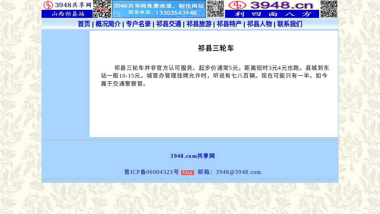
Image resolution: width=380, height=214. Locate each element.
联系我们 (289, 24)
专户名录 (138, 24)
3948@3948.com (238, 172)
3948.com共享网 (192, 156)
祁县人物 (259, 24)
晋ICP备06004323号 (151, 172)
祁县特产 (229, 24)
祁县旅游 (198, 24)
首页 (84, 24)
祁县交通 (168, 24)
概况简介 (108, 24)
